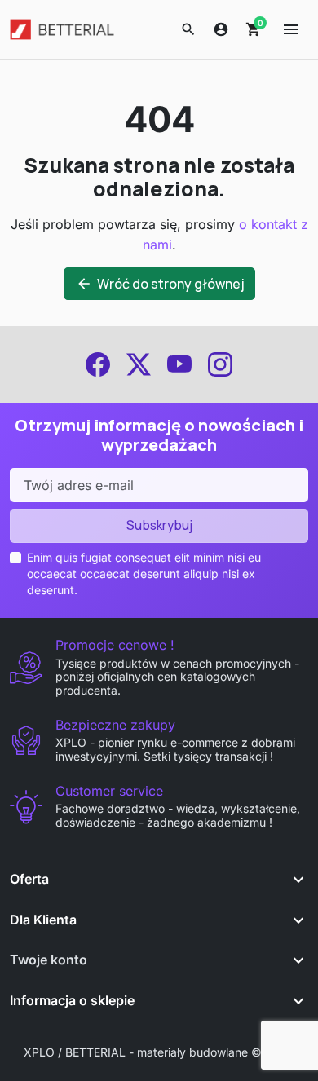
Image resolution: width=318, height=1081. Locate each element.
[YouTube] (179, 364)
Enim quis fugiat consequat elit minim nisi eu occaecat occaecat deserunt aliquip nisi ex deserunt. (144, 574)
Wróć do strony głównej (160, 284)
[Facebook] (98, 364)
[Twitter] (138, 364)
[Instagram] (220, 364)
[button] (188, 29)
